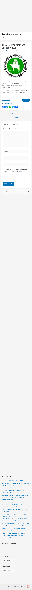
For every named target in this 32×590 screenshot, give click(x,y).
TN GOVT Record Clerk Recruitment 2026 (13, 480)
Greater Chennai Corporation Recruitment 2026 (14, 528)
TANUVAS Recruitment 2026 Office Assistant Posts (15, 523)
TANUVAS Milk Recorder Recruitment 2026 (13, 526)
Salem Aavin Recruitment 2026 (10, 506)
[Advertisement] (16, 16)
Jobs (14, 50)
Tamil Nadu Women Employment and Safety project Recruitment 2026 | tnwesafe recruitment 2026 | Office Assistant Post (15, 497)
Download (26, 100)
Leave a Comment (6, 50)
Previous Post (16, 113)
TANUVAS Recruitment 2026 (9, 488)
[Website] (16, 164)
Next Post (16, 117)
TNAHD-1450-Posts (6, 100)
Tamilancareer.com (12, 36)
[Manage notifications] (28, 586)
